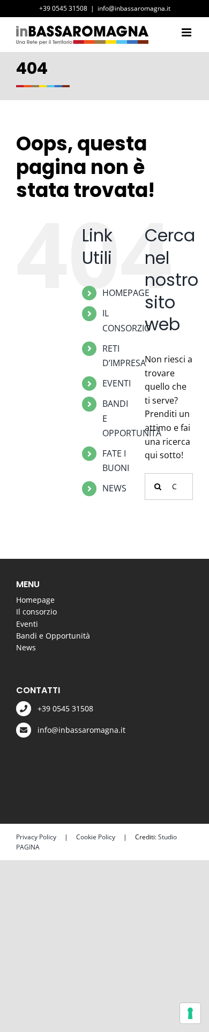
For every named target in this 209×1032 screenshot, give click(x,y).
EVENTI (116, 383)
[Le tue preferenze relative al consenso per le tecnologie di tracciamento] (190, 1013)
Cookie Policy (95, 836)
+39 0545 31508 (65, 708)
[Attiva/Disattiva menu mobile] (187, 32)
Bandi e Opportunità (53, 636)
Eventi (27, 624)
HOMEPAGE (126, 293)
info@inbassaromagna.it (134, 8)
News (26, 647)
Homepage (35, 600)
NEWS (114, 488)
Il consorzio (36, 611)
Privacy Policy (36, 836)
